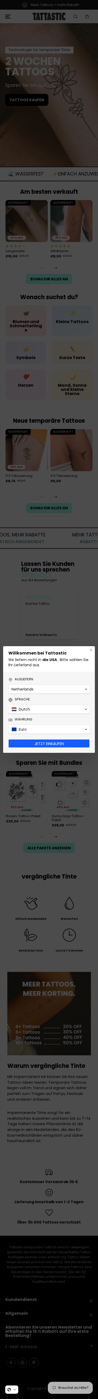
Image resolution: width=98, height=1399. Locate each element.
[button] (11, 1389)
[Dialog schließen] (91, 650)
